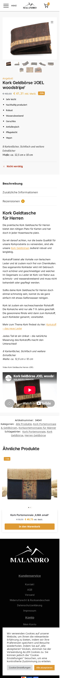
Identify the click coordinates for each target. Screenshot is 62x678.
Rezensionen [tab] (13, 201)
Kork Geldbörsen (20, 248)
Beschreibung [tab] (13, 183)
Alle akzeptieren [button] (44, 667)
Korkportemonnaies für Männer (37, 427)
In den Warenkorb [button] (29, 526)
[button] (52, 22)
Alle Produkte (24, 424)
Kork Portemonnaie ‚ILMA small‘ (29, 515)
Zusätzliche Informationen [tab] (20, 192)
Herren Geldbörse (35, 435)
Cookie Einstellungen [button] (19, 667)
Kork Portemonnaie (33, 431)
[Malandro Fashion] (30, 6)
